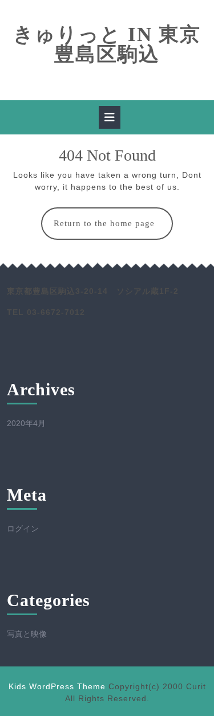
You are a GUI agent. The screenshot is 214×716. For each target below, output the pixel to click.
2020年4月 (26, 423)
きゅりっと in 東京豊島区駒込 (107, 44)
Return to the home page (113, 229)
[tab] (109, 117)
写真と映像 (27, 634)
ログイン (23, 528)
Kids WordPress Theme (57, 686)
